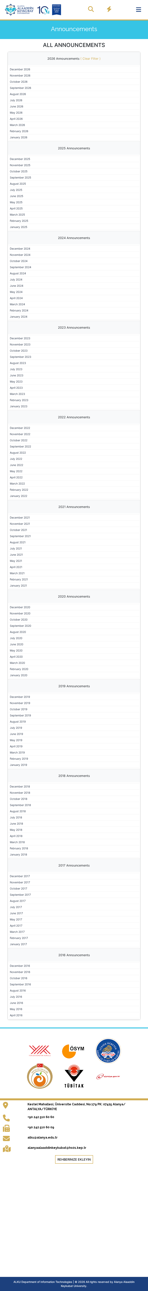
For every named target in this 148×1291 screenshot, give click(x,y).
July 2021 (16, 548)
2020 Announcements (74, 596)
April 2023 (16, 387)
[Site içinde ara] (91, 9)
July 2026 (16, 100)
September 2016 (20, 984)
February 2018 (19, 848)
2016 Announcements (74, 955)
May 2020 (16, 650)
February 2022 (19, 489)
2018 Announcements (74, 776)
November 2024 (20, 254)
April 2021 (16, 567)
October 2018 (18, 798)
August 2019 (18, 721)
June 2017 (16, 913)
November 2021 (20, 523)
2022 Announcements (74, 417)
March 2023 (17, 393)
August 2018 (18, 811)
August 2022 (18, 452)
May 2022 (16, 471)
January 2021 (18, 585)
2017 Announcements (74, 865)
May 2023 (16, 381)
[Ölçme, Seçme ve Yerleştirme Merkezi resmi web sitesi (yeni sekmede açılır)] (74, 1050)
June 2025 (16, 196)
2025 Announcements (74, 148)
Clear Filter (90, 58)
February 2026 (19, 131)
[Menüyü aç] (138, 9)
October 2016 (18, 978)
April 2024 (16, 298)
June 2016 (16, 1002)
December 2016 (20, 965)
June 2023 (16, 375)
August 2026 (18, 94)
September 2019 (20, 715)
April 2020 (16, 656)
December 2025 (20, 159)
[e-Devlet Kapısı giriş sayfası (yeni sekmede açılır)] (108, 1076)
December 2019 (20, 696)
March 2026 (17, 125)
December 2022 (20, 427)
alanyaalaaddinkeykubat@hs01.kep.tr (57, 1148)
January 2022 (18, 496)
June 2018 (16, 823)
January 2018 (18, 854)
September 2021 (20, 536)
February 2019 (19, 758)
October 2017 (18, 888)
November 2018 (20, 792)
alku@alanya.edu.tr (43, 1137)
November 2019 (20, 703)
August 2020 (18, 632)
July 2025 (16, 189)
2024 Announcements (74, 238)
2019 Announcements (74, 686)
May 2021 (16, 560)
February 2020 (19, 669)
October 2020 (19, 619)
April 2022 (16, 477)
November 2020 (20, 613)
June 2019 (16, 734)
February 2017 (19, 938)
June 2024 (16, 285)
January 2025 (18, 227)
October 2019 (18, 709)
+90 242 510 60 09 (41, 1127)
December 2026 (20, 69)
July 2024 (16, 279)
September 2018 (20, 805)
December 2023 (20, 338)
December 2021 (20, 517)
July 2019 (16, 727)
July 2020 (16, 638)
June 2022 (16, 465)
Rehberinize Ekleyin (74, 1159)
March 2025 (17, 214)
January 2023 (18, 406)
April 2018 (16, 836)
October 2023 (19, 350)
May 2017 (16, 919)
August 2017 (18, 900)
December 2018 (20, 786)
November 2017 (20, 882)
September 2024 (20, 267)
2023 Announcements (74, 327)
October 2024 (19, 261)
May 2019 (16, 740)
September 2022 (20, 446)
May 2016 (16, 1009)
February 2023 (19, 400)
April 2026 (16, 118)
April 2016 (16, 1015)
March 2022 (17, 483)
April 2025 (16, 208)
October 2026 (19, 81)
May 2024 (16, 291)
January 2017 (18, 944)
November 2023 (20, 344)
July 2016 (16, 996)
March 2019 (17, 752)
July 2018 (16, 817)
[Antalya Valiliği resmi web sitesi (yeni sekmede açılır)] (40, 1076)
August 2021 (18, 542)
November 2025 (20, 165)
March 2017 (17, 931)
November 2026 (20, 75)
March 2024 (17, 304)
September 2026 (20, 87)
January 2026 (18, 137)
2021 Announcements (74, 507)
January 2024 (18, 316)
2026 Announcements (74, 58)
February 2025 (19, 220)
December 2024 (20, 248)
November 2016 (20, 972)
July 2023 (16, 369)
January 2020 (18, 675)
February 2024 (19, 310)
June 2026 (16, 106)
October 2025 (19, 171)
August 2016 (18, 990)
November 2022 (20, 434)
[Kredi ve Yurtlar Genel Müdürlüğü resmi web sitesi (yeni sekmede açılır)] (108, 1050)
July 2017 (16, 907)
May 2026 (16, 112)
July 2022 (16, 458)
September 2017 (20, 894)
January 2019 (18, 764)
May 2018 (16, 829)
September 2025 (20, 177)
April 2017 (16, 925)
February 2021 (19, 579)
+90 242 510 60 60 (41, 1117)
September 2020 (20, 625)
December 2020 (20, 607)
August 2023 (18, 363)
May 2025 (16, 202)
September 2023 (20, 356)
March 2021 (17, 573)
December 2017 (20, 876)
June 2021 (16, 554)
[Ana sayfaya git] (33, 10)
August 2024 (18, 273)
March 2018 (17, 842)
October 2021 (18, 530)
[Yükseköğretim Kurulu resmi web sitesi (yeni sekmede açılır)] (40, 1050)
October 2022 (18, 440)
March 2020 (17, 662)
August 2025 (18, 183)
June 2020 (16, 644)
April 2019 (16, 746)
